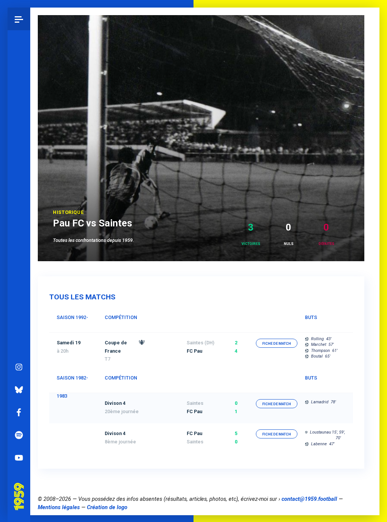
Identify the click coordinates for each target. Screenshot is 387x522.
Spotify (19, 435)
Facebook (19, 412)
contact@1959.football (309, 499)
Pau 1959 (20, 487)
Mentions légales (59, 507)
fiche (276, 343)
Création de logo (107, 507)
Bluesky (19, 389)
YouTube (19, 457)
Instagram (19, 367)
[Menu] (19, 19)
